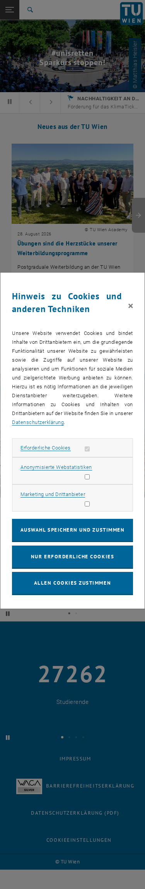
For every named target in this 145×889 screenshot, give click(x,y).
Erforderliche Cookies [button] (45, 448)
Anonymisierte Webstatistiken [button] (56, 467)
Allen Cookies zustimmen (72, 583)
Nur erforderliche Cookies (72, 556)
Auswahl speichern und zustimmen (72, 530)
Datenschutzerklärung (38, 422)
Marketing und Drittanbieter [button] (52, 494)
